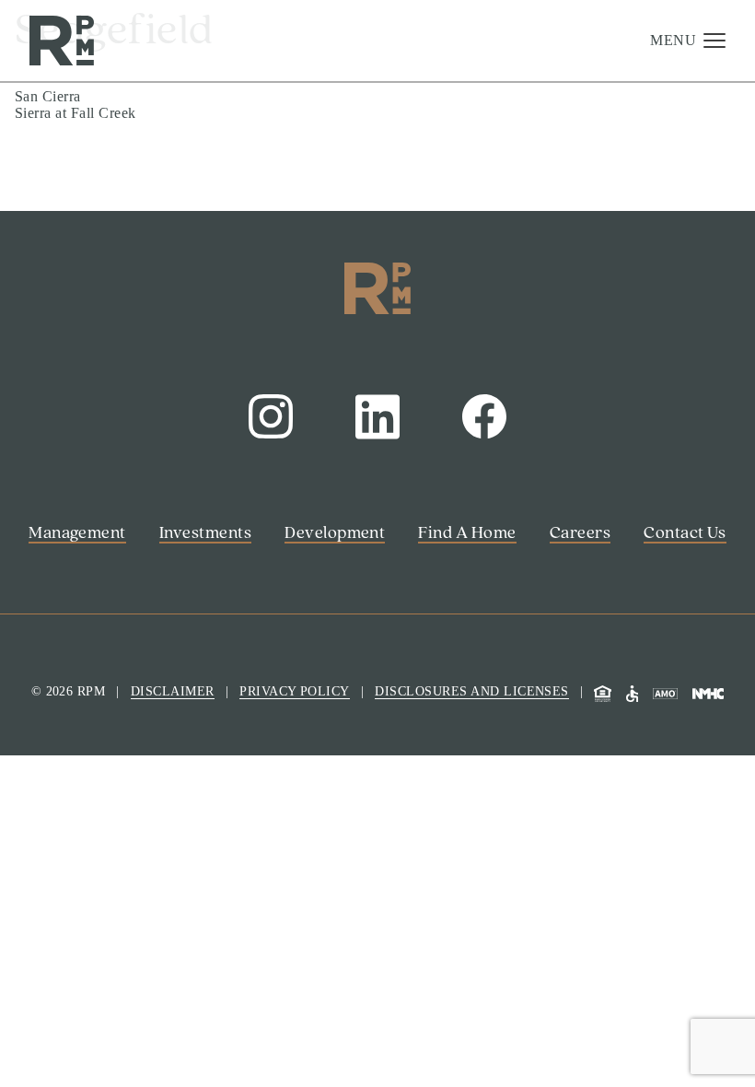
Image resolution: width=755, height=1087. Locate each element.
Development (81, 204)
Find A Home (80, 274)
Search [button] (45, 943)
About (47, 239)
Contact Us (59, 1014)
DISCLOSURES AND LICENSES (472, 691)
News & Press (83, 345)
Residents (54, 990)
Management (79, 133)
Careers (53, 309)
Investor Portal (69, 966)
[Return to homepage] (61, 41)
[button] (688, 40)
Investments (74, 169)
